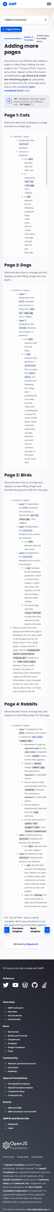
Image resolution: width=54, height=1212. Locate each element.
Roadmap (12, 1071)
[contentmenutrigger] (25, 20)
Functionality (14, 1019)
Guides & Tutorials (29, 38)
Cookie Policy (37, 1157)
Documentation (12, 38)
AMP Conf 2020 (14, 1107)
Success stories (15, 1015)
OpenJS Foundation (14, 1164)
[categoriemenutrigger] (11, 29)
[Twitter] (6, 985)
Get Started (13, 1031)
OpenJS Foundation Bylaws (20, 1087)
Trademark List (15, 1095)
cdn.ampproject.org (37, 1209)
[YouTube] (15, 985)
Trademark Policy (16, 1091)
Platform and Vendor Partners (22, 1063)
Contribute (13, 1067)
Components (14, 1039)
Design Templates (16, 1047)
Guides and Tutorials (17, 1035)
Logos (10, 1128)
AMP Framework (15, 1007)
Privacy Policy (23, 1157)
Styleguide (13, 1124)
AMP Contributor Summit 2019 (22, 1111)
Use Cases (12, 1011)
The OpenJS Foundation (19, 1083)
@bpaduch (32, 944)
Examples (12, 1043)
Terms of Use (8, 1157)
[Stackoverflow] (44, 985)
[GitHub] (35, 985)
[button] (49, 4)
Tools (10, 1051)
